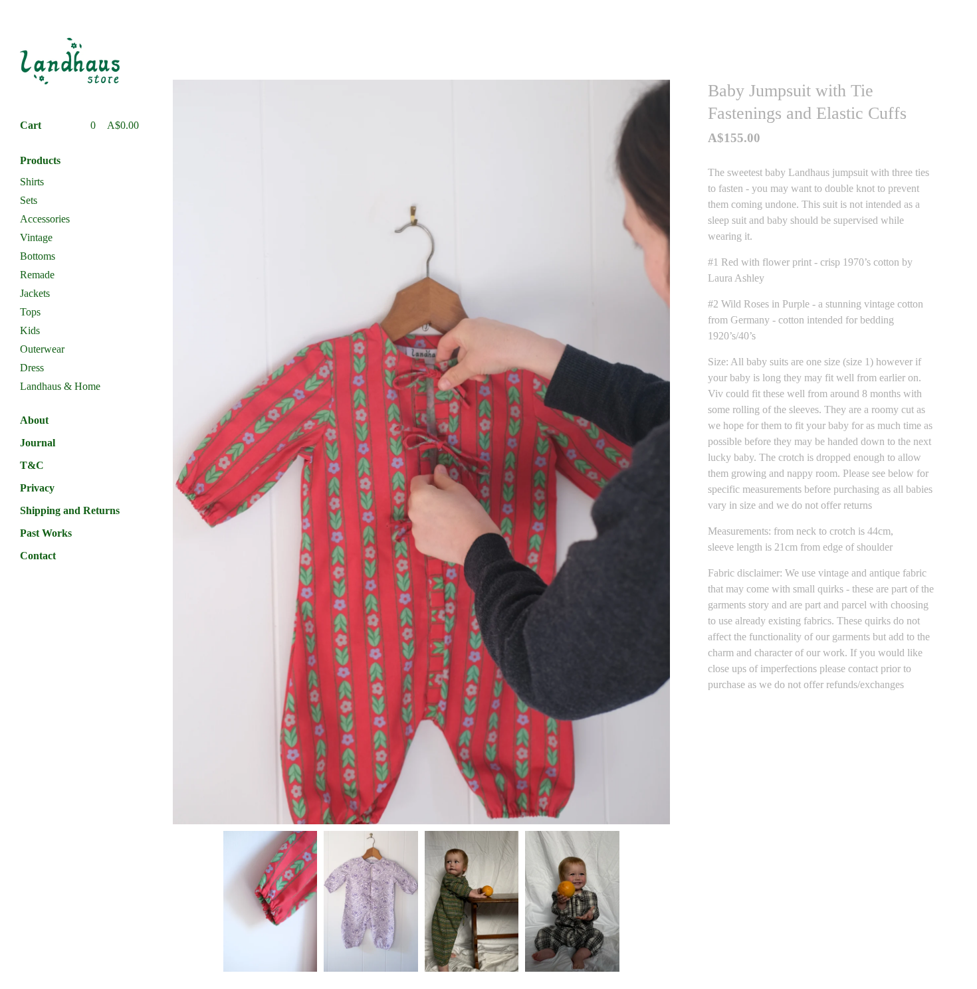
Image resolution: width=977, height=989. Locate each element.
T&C (32, 465)
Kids (30, 330)
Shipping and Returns (70, 510)
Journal (37, 442)
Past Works (46, 533)
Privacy (37, 488)
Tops (30, 311)
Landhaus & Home (60, 386)
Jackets (35, 293)
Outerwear (42, 349)
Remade (37, 274)
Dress (32, 367)
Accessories (45, 219)
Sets (28, 200)
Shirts (32, 181)
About (34, 420)
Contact (38, 555)
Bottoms (37, 256)
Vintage (36, 237)
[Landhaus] (70, 61)
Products (40, 160)
